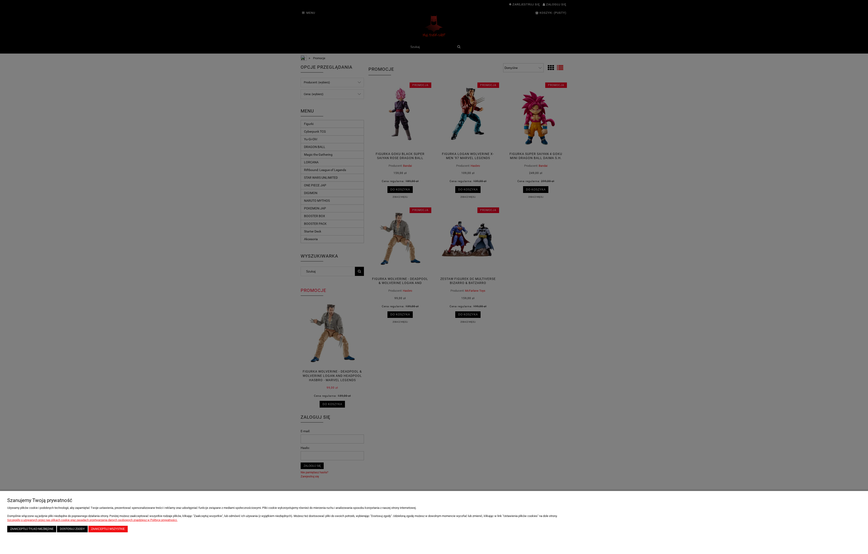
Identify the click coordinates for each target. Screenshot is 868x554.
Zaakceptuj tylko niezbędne (32, 528)
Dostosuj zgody (72, 528)
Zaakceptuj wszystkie (108, 528)
